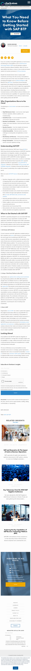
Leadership (15, 605)
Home (2, 6)
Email (20, 46)
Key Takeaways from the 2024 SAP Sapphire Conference (15, 491)
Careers (15, 607)
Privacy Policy (15, 610)
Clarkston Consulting (9, 3)
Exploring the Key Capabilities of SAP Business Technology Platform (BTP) (15, 531)
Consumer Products (6, 375)
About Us (15, 615)
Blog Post (17, 33)
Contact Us (15, 613)
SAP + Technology (18, 484)
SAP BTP (8, 414)
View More (15, 422)
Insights (6, 6)
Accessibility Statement (15, 620)
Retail (3, 377)
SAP (5, 414)
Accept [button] (15, 668)
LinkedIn (25, 46)
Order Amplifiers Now (15, 618)
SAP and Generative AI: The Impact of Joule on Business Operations (15, 451)
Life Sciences (5, 373)
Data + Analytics (13, 444)
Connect (15, 625)
